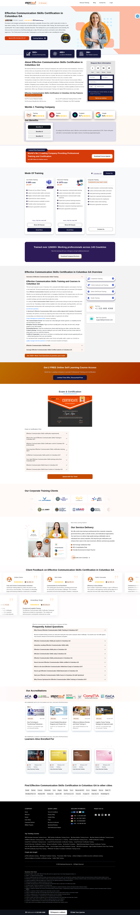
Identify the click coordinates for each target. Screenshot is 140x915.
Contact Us (102, 2)
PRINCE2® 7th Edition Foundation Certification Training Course (64, 848)
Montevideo (47, 790)
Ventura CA (50, 793)
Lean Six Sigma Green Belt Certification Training (62, 846)
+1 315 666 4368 (104, 308)
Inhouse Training (84, 2)
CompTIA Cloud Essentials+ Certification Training (60, 842)
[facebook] (96, 815)
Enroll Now (39, 230)
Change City (109, 173)
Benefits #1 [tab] (39, 127)
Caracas (40, 790)
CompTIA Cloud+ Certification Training (84, 842)
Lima (54, 790)
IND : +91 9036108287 (80, 821)
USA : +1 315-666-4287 (80, 815)
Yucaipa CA (86, 793)
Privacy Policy (97, 93)
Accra (87, 790)
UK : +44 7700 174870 (79, 818)
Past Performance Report (54, 827)
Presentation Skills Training (64, 856)
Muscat (101, 790)
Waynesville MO (79, 790)
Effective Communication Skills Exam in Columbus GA (42, 465)
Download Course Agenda (102, 156)
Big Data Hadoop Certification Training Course (102, 837)
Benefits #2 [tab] (39, 131)
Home (26, 812)
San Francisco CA (69, 793)
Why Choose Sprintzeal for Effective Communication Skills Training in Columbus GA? (60, 679)
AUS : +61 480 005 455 (80, 823)
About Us (27, 814)
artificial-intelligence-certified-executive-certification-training (87, 856)
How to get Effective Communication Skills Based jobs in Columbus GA (56, 671)
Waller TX (107, 790)
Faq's (49, 819)
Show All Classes (39, 225)
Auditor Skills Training (58, 858)
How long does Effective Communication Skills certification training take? (45, 450)
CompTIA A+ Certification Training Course (35, 842)
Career (26, 817)
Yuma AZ (78, 793)
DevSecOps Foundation (69, 844)
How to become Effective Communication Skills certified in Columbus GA (56, 662)
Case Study (28, 819)
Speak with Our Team (70, 476)
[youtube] (102, 815)
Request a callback (58, 912)
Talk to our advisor (101, 98)
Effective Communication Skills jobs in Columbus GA (50, 649)
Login (111, 2)
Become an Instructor (53, 822)
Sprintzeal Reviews (53, 825)
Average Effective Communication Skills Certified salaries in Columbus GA (49, 349)
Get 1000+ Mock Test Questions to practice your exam (46, 355)
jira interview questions (32, 308)
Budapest (94, 790)
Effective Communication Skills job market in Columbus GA (52, 641)
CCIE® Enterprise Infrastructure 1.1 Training (56, 839)
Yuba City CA (95, 793)
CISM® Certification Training (96, 839)
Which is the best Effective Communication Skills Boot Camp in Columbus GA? (58, 666)
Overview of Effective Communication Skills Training (42, 276)
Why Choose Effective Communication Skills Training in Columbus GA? (56, 630)
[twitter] (99, 815)
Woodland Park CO (30, 793)
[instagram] (106, 815)
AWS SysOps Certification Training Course (59, 837)
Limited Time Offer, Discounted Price (70, 377)
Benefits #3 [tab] (39, 136)
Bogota (59, 790)
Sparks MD (58, 793)
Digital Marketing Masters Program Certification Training (91, 844)
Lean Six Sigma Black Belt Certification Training (37, 846)
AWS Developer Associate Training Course (36, 837)
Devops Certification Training (54, 844)
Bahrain (33, 790)
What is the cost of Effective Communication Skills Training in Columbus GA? (43, 438)
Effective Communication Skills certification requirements (42, 433)
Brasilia (66, 790)
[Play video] (47, 541)
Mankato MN (41, 793)
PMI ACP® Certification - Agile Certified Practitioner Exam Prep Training (94, 846)
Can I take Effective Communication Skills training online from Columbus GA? (44, 460)
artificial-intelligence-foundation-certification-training (38, 858)
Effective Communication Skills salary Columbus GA (50, 653)
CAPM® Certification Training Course (34, 839)
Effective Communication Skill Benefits (38, 345)
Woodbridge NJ (105, 793)
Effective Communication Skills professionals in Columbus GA (53, 658)
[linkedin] (109, 815)
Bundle (27, 790)
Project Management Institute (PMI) (35, 318)
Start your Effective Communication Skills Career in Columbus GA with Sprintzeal (59, 675)
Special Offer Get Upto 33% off (17, 38)
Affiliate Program (29, 825)
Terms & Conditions (53, 812)
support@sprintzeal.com (104, 320)
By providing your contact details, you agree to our (101, 92)
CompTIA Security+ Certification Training (35, 844)
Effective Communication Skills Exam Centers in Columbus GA (44, 469)
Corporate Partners (30, 822)
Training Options (38, 38)
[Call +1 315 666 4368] (137, 16)
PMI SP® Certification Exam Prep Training (35, 848)
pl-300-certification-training (31, 856)
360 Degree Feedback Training (48, 856)
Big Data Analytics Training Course (80, 837)
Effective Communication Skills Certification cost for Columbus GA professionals (45, 444)
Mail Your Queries (78, 912)
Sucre (71, 790)
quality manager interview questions (35, 340)
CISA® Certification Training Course (78, 839)
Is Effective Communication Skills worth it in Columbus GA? (43, 455)
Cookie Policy (51, 817)
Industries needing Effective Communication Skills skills (51, 645)
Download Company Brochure (70, 256)
